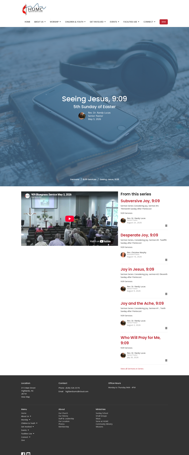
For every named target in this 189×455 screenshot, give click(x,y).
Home (27, 21)
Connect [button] (24, 437)
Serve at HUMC (102, 421)
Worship (54, 21)
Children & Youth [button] (28, 423)
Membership (63, 426)
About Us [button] (25, 416)
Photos (61, 424)
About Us (38, 21)
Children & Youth (74, 21)
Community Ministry (104, 424)
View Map (25, 396)
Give (164, 21)
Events (113, 21)
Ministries (100, 409)
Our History (63, 416)
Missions (99, 426)
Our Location (63, 421)
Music (98, 418)
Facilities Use (130, 21)
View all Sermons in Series (132, 368)
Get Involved (96, 21)
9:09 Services (89, 179)
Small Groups (101, 416)
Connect (148, 21)
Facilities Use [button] (26, 433)
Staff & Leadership (66, 418)
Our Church (63, 413)
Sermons (74, 179)
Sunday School (102, 413)
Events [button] (24, 430)
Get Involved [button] (26, 426)
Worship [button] (24, 419)
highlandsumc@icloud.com (77, 391)
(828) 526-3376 (73, 387)
